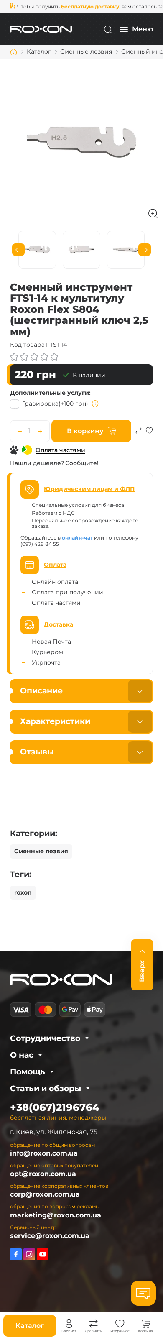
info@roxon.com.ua (44, 1153)
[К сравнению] (138, 434)
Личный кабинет (69, 1324)
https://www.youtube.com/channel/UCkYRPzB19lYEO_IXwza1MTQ (42, 1254)
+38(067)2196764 (54, 1107)
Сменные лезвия (41, 851)
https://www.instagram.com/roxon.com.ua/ (29, 1254)
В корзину (85, 431)
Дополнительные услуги (49, 392)
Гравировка (55, 403)
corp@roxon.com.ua (45, 1194)
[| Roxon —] (41, 29)
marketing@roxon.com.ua (55, 1215)
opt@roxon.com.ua (43, 1174)
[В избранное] (149, 434)
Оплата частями (60, 450)
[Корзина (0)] (145, 1324)
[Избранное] (120, 1324)
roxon (23, 892)
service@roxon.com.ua (49, 1236)
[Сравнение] (94, 1324)
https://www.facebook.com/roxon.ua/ (16, 1254)
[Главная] (14, 52)
